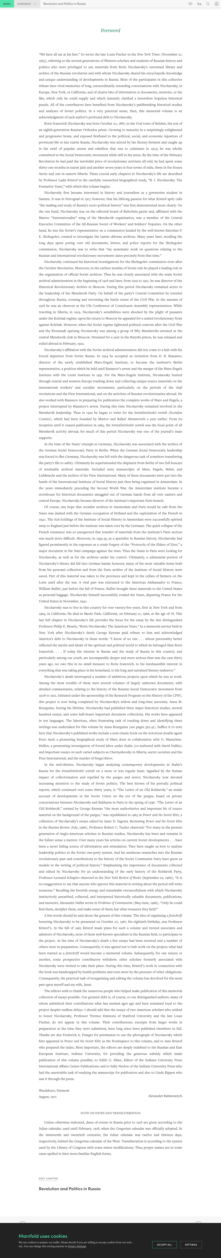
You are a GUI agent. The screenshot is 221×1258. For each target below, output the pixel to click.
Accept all (164, 1244)
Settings (191, 1244)
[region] (110, 591)
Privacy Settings (77, 1246)
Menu (7, 3)
